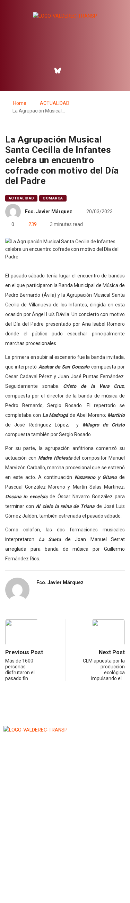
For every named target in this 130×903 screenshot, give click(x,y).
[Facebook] (42, 70)
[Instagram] (72, 70)
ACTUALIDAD (54, 103)
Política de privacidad (65, 880)
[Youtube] (87, 70)
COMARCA (53, 198)
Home (19, 103)
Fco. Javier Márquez (48, 211)
